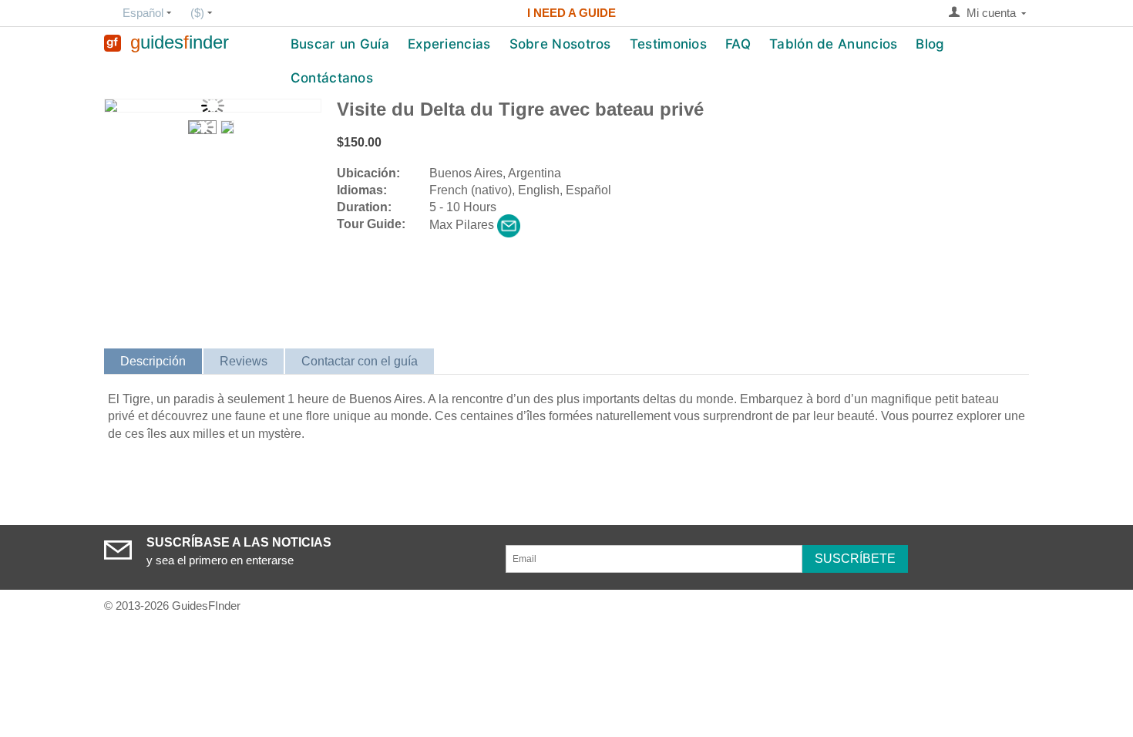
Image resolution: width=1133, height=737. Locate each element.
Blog (930, 44)
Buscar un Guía (340, 44)
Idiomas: (362, 190)
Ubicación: (368, 173)
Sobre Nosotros (560, 44)
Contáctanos (332, 78)
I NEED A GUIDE (571, 12)
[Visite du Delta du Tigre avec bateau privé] (213, 105)
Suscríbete (855, 558)
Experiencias (449, 44)
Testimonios (668, 44)
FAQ (738, 44)
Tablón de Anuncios (833, 44)
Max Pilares (461, 224)
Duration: (364, 207)
